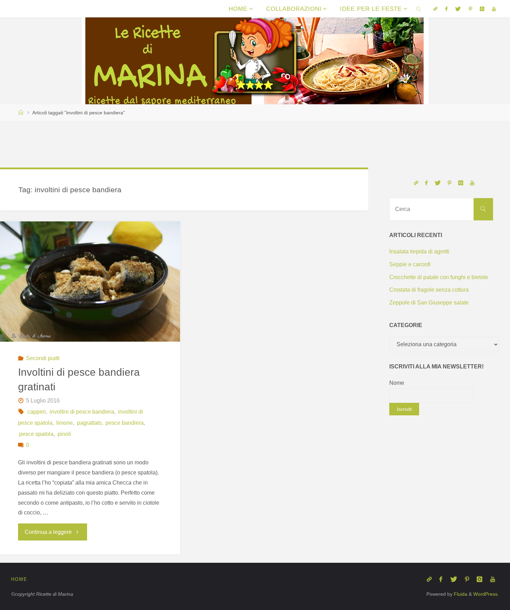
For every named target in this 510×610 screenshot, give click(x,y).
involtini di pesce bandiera (82, 412)
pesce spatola (36, 434)
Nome (396, 383)
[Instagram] (482, 9)
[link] (418, 8)
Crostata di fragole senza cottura (429, 290)
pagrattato (89, 423)
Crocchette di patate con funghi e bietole (438, 277)
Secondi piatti (42, 358)
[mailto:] (435, 9)
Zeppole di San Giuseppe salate (429, 303)
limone (64, 423)
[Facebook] (446, 9)
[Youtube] (494, 9)
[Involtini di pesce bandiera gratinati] (90, 281)
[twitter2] (458, 9)
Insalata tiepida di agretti (419, 251)
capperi (36, 412)
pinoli (64, 434)
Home (19, 579)
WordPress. (486, 594)
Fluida (459, 594)
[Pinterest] (470, 9)
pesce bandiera (124, 423)
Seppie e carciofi (410, 264)
